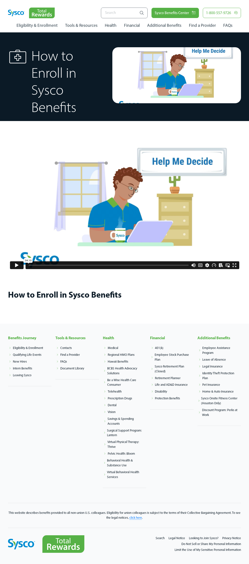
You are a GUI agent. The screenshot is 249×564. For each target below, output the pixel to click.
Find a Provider (202, 25)
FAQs (227, 25)
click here (135, 517)
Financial (132, 25)
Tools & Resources (81, 25)
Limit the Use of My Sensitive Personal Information (208, 550)
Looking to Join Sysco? (203, 538)
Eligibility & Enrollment (37, 25)
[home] (31, 13)
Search (160, 538)
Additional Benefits (164, 25)
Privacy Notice (231, 538)
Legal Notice (177, 538)
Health (110, 25)
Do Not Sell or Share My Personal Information (211, 544)
